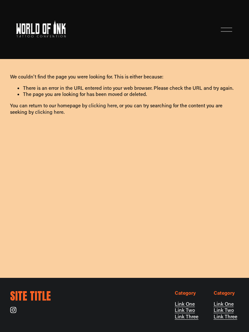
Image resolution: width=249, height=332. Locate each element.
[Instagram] (13, 310)
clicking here (103, 105)
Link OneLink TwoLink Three (186, 310)
